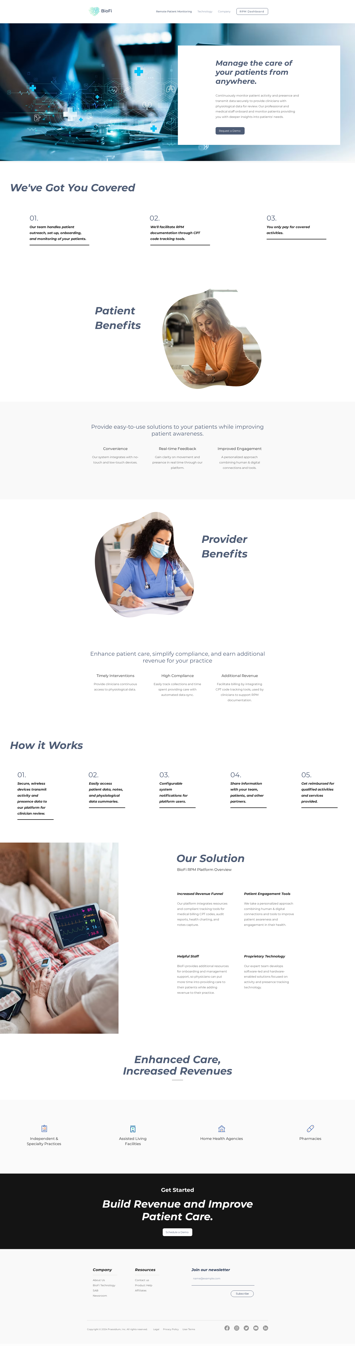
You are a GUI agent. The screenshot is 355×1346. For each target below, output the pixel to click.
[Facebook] (227, 1328)
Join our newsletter (211, 1270)
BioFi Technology (104, 1285)
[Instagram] (236, 1328)
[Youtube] (255, 1328)
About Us (99, 1280)
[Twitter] (246, 1328)
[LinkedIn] (265, 1328)
